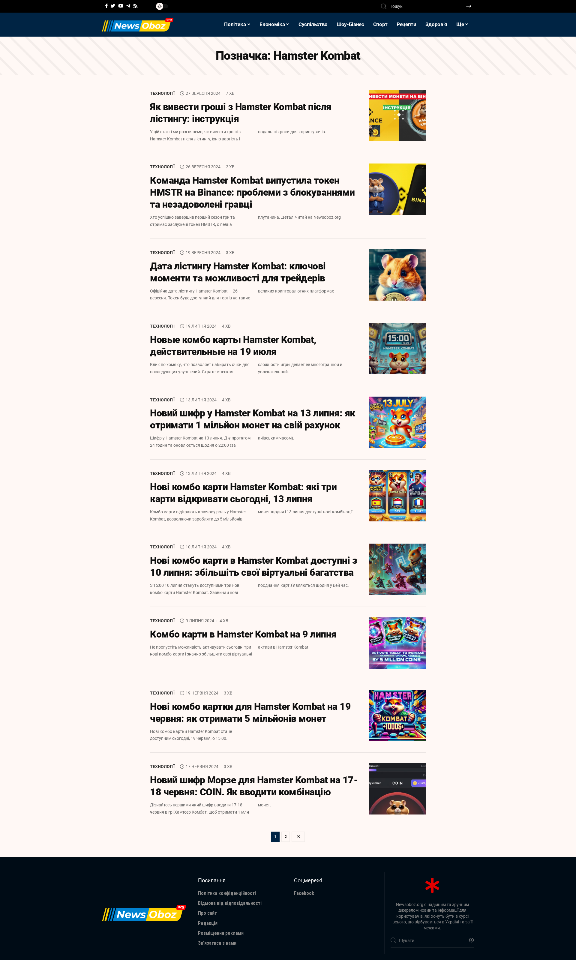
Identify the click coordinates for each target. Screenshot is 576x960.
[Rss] (135, 6)
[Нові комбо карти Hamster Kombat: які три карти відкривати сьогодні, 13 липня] (397, 495)
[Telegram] (128, 6)
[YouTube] (121, 6)
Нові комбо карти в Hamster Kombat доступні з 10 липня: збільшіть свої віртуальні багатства (253, 566)
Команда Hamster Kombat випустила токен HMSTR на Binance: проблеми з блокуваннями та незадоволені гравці (252, 192)
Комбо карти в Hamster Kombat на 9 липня (243, 634)
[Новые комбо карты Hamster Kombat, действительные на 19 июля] (397, 348)
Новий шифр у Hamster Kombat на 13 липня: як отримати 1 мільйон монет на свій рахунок (252, 419)
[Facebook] (106, 6)
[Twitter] (113, 6)
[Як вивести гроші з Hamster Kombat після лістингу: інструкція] (397, 115)
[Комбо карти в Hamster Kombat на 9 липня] (397, 643)
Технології (162, 93)
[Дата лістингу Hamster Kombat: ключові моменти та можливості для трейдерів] (397, 275)
